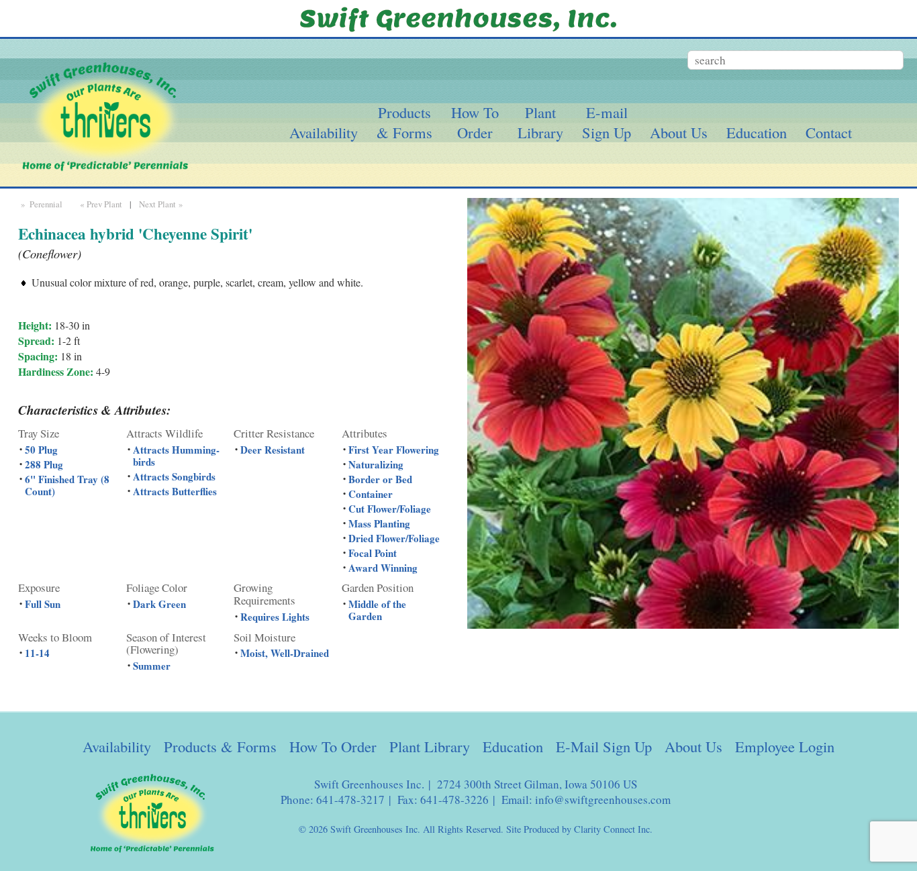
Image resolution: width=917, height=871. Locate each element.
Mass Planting (379, 523)
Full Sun (42, 604)
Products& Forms (404, 122)
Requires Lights (274, 616)
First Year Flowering (393, 449)
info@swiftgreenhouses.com (603, 799)
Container (370, 493)
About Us (679, 132)
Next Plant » (162, 204)
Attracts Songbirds (174, 476)
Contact (829, 132)
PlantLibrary (540, 122)
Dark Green (159, 604)
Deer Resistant (272, 449)
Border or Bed (380, 479)
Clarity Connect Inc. (613, 829)
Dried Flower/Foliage (394, 538)
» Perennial (40, 204)
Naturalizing (375, 464)
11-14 (37, 653)
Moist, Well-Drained (284, 653)
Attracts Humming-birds (176, 455)
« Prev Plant (99, 204)
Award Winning (383, 567)
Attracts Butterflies (175, 491)
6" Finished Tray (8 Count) (67, 485)
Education (756, 132)
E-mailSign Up (606, 122)
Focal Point (372, 553)
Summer (152, 665)
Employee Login (784, 746)
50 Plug (41, 449)
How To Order (333, 746)
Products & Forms (220, 746)
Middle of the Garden (377, 610)
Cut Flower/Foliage (389, 508)
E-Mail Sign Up (604, 746)
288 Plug (44, 464)
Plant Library (429, 746)
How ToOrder (475, 122)
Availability (323, 132)
